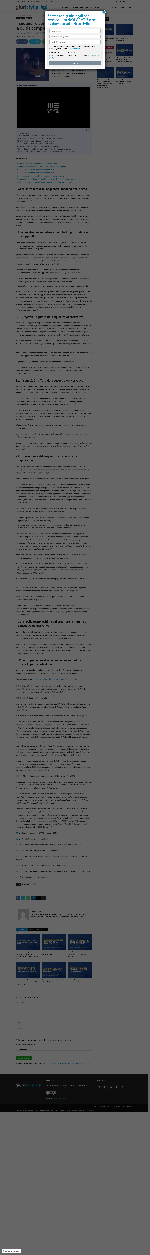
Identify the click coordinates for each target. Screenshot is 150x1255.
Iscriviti (75, 63)
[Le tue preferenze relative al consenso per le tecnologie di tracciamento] (11, 1251)
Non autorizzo (69, 52)
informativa (77, 49)
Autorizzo (55, 52)
